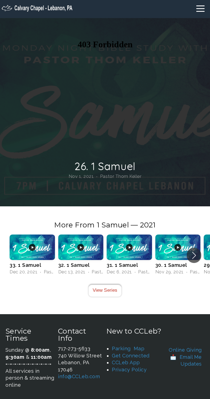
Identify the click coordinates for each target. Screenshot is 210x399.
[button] (194, 255)
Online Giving (185, 350)
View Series (105, 290)
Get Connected (131, 355)
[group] (32, 255)
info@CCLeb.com (79, 376)
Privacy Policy (129, 369)
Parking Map (128, 348)
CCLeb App (126, 362)
